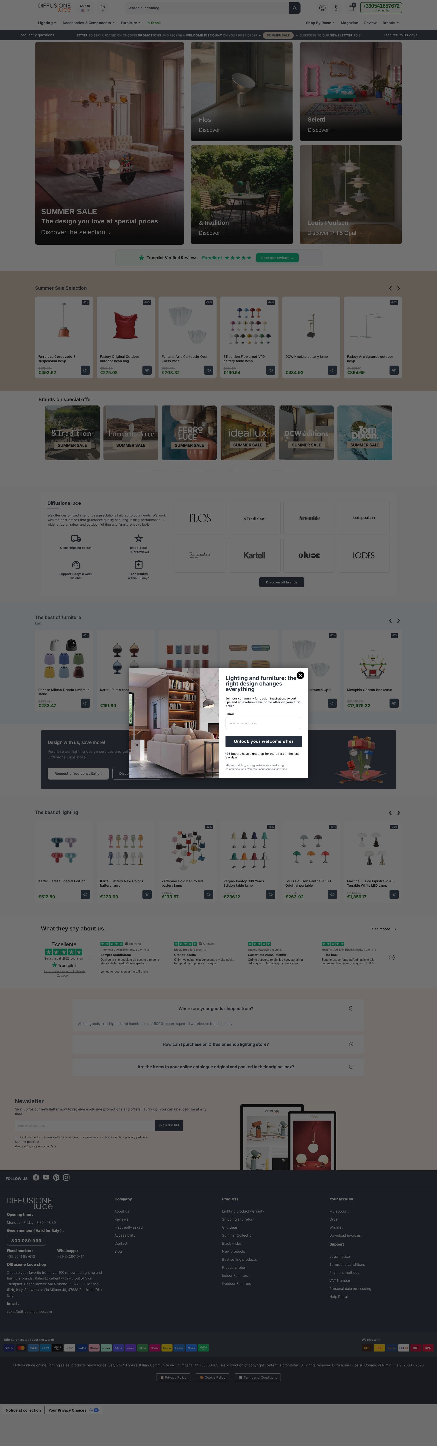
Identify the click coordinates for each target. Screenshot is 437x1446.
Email (229, 714)
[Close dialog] (300, 675)
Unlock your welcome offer (264, 741)
